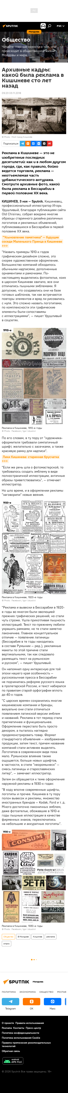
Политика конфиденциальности (20, 1032)
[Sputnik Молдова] (11, 27)
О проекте (8, 1023)
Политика (9, 991)
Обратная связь (11, 1051)
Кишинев (37, 936)
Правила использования (29, 1023)
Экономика (27, 991)
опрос (6, 943)
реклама (50, 936)
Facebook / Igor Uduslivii (24, 431)
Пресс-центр (33, 1028)
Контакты (18, 1028)
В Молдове (23, 936)
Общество (8, 936)
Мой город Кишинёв (22, 137)
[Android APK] (13, 1061)
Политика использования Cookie (21, 1037)
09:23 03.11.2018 (11, 93)
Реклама (7, 1028)
